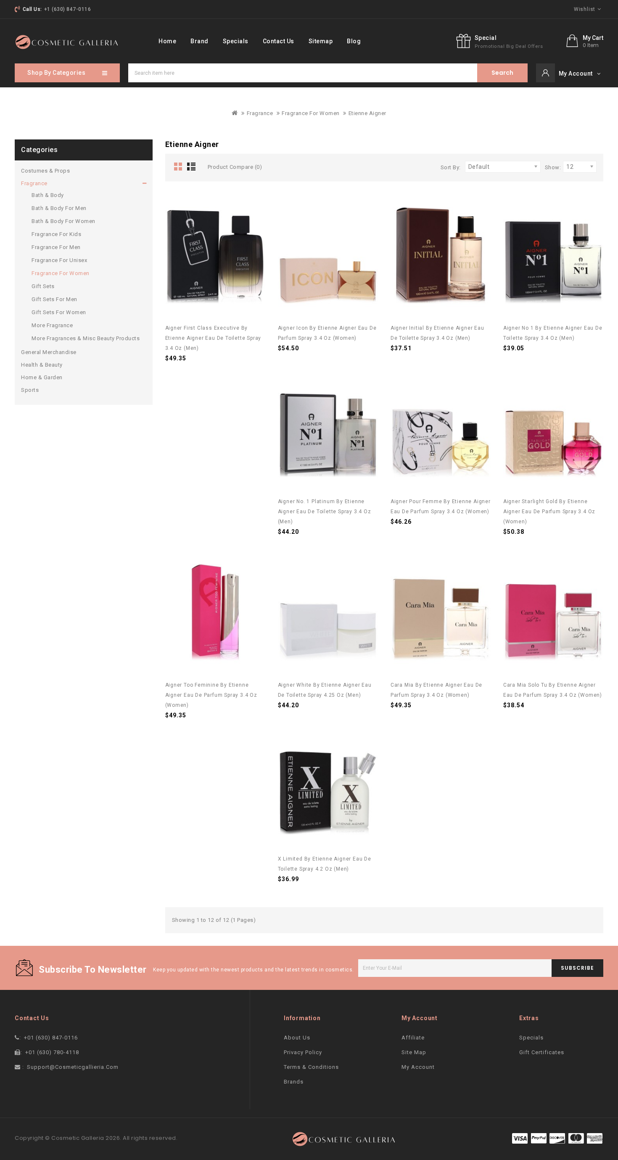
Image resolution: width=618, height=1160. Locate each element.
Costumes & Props (45, 171)
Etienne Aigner (367, 113)
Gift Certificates (541, 1052)
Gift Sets (43, 286)
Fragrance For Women (311, 113)
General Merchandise (49, 352)
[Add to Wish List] (252, 205)
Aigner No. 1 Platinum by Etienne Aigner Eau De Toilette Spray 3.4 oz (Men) (324, 512)
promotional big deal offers (509, 46)
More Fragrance (52, 325)
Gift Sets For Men (54, 299)
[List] (193, 167)
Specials (235, 41)
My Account (418, 1067)
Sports (30, 390)
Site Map (413, 1052)
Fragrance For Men (56, 247)
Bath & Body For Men (59, 208)
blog (354, 41)
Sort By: (451, 167)
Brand (199, 41)
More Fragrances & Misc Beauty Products (86, 338)
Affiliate (413, 1037)
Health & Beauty (42, 365)
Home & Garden (42, 377)
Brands (294, 1082)
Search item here (502, 72)
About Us (297, 1037)
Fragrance (260, 113)
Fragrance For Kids (56, 234)
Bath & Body (48, 195)
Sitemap (321, 41)
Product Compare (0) (235, 167)
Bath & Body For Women (63, 221)
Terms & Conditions (311, 1067)
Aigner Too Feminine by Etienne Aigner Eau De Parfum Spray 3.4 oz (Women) (211, 695)
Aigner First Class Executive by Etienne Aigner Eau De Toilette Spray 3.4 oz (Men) (213, 338)
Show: (553, 167)
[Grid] (178, 167)
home (167, 41)
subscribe (577, 967)
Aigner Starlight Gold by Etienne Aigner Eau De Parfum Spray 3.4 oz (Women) (549, 512)
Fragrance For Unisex (59, 260)
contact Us (278, 41)
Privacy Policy (303, 1052)
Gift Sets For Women (59, 312)
